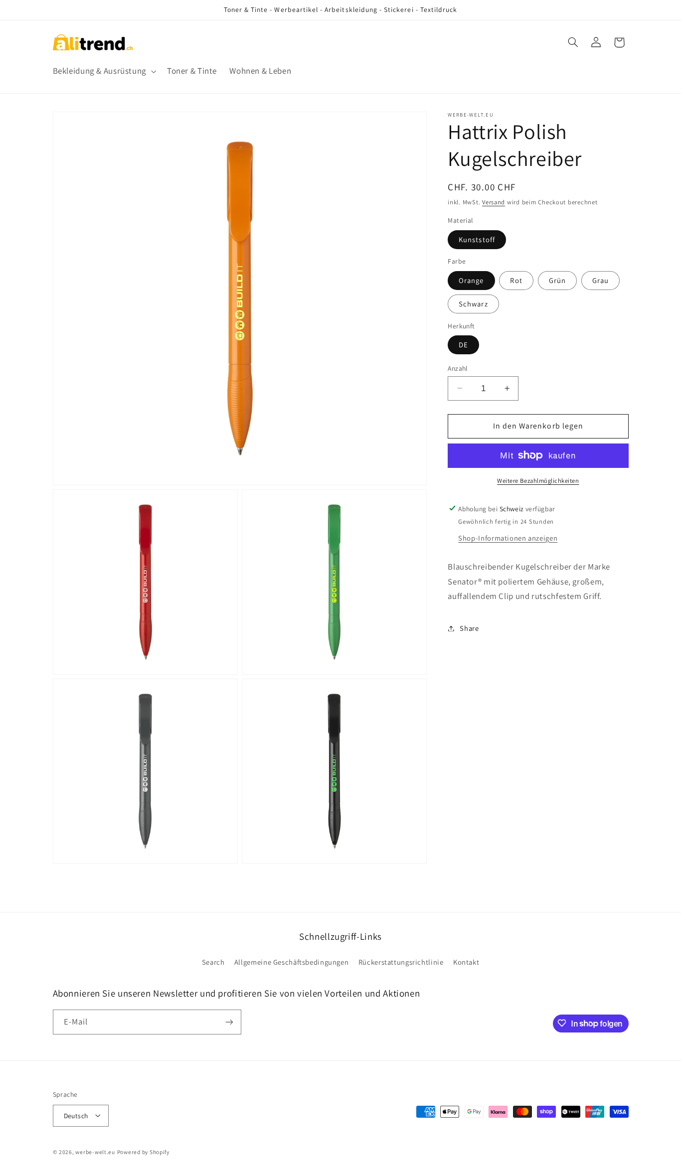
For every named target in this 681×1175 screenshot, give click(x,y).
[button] (103, 71)
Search (213, 962)
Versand (493, 201)
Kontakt (466, 962)
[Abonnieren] (228, 1022)
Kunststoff (477, 239)
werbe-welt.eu (95, 1151)
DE (463, 344)
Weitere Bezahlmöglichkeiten (538, 480)
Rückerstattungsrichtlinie (401, 962)
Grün (557, 280)
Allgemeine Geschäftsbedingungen (291, 962)
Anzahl (458, 367)
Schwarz (473, 303)
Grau (600, 280)
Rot (516, 280)
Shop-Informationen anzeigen (507, 537)
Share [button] (469, 628)
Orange (471, 280)
